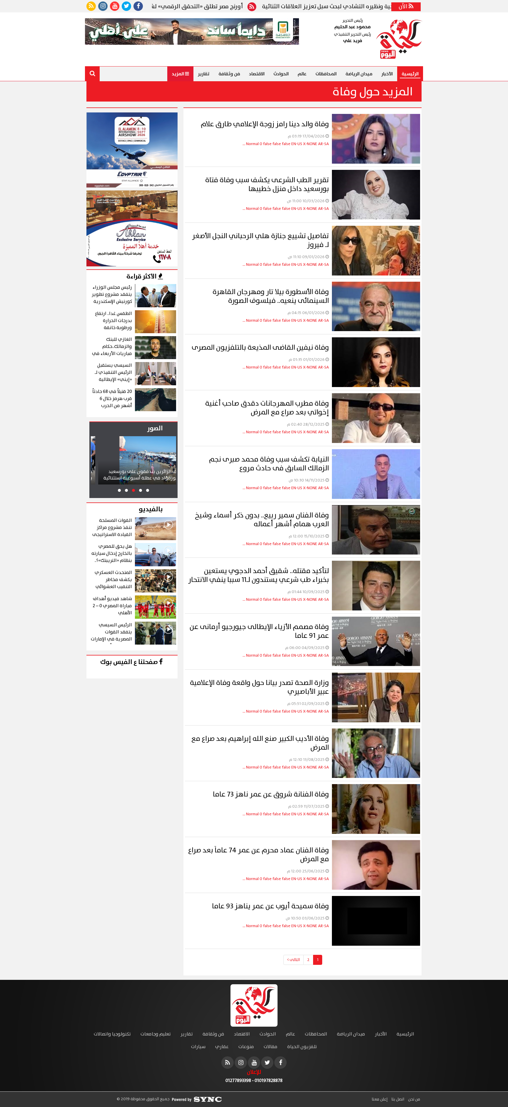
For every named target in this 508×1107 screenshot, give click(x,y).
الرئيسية (410, 74)
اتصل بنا (397, 1099)
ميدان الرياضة (358, 74)
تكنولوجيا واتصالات (112, 1034)
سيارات (198, 1046)
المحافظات (326, 74)
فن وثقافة (229, 74)
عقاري (222, 1046)
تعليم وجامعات (156, 1034)
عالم (302, 74)
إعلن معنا (379, 1099)
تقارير (204, 74)
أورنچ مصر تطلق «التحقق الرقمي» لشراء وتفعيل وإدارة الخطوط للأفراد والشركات (207, 6)
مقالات (271, 1046)
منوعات (246, 1046)
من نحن (413, 1099)
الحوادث (281, 74)
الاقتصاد (257, 74)
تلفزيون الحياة (302, 1046)
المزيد (178, 74)
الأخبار (387, 74)
